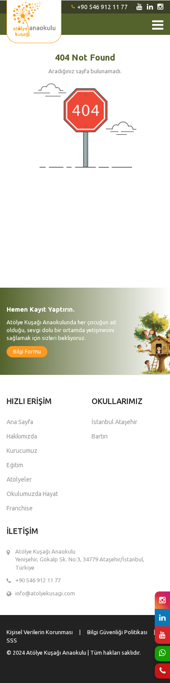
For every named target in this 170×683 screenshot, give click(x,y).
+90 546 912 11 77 (102, 6)
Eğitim (15, 465)
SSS (12, 640)
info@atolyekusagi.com (45, 593)
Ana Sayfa (20, 421)
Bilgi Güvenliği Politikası (117, 632)
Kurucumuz (22, 450)
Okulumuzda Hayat (32, 493)
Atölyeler (19, 479)
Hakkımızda (22, 436)
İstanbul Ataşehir (114, 421)
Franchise (20, 508)
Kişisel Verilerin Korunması (40, 632)
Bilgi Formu (27, 351)
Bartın (100, 436)
